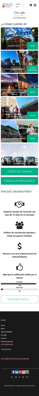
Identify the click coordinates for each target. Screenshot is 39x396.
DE (23, 377)
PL (12, 377)
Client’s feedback (6, 332)
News (3, 328)
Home (3, 325)
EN (16, 377)
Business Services (7, 341)
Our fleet (4, 335)
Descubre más (17, 299)
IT (19, 377)
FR (27, 377)
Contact (3, 338)
